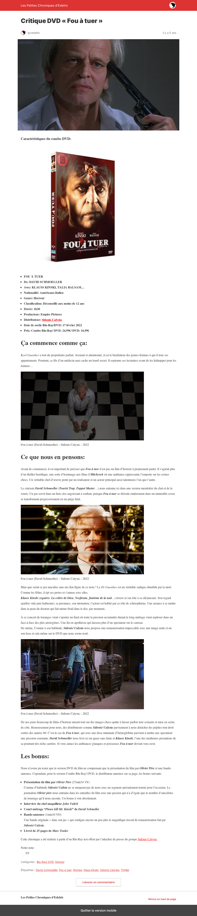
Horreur (59, 861)
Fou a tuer (65, 870)
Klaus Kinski (91, 870)
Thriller (125, 870)
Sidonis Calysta (52, 319)
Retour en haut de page (162, 899)
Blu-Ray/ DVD (45, 861)
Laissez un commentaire (99, 882)
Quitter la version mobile (98, 910)
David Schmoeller (47, 870)
